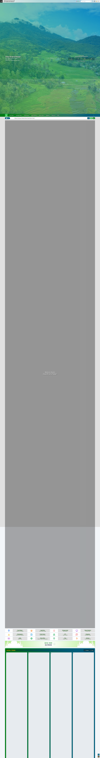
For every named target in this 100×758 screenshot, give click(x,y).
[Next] (93, 115)
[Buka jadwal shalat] (54, 644)
